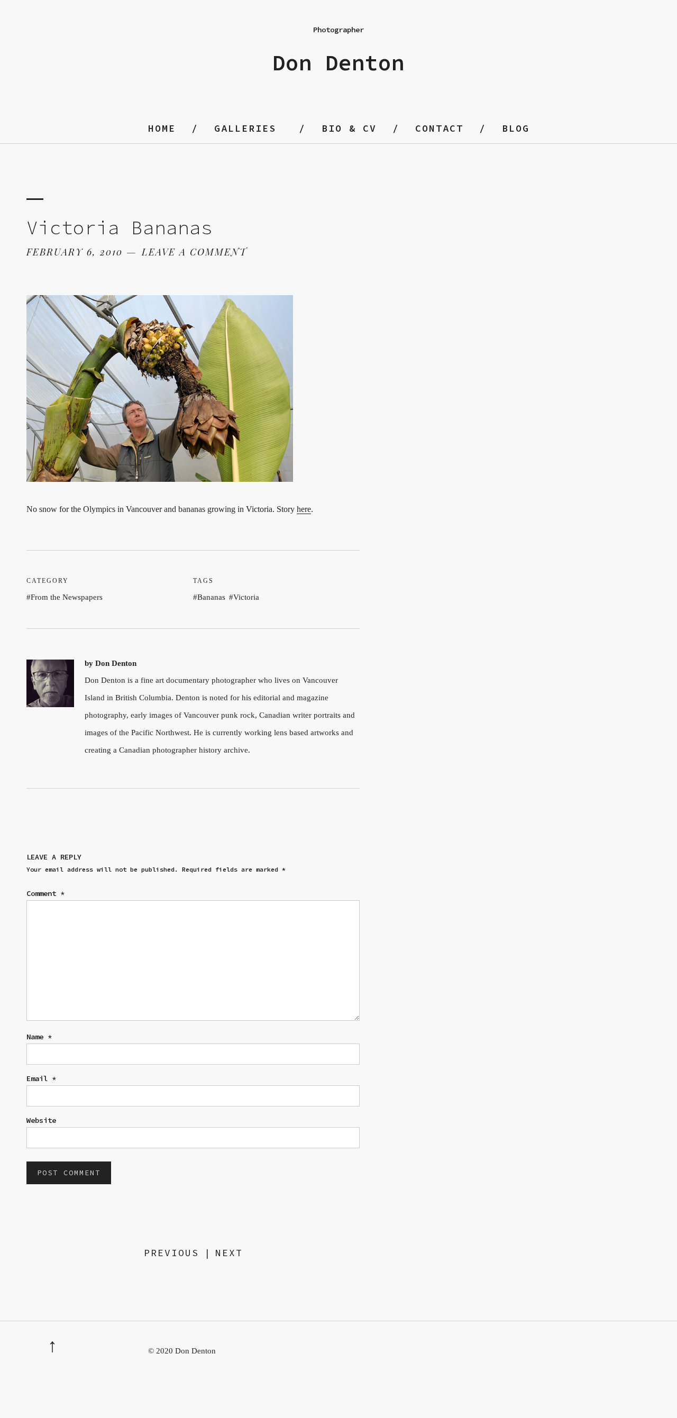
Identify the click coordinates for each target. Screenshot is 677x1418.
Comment (45, 893)
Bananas (211, 597)
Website (41, 1120)
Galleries (245, 128)
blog (515, 128)
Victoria (246, 597)
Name (39, 1036)
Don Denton (338, 62)
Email (41, 1078)
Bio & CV (349, 128)
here (304, 509)
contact (439, 128)
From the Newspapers (67, 597)
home (162, 128)
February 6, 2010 (74, 251)
